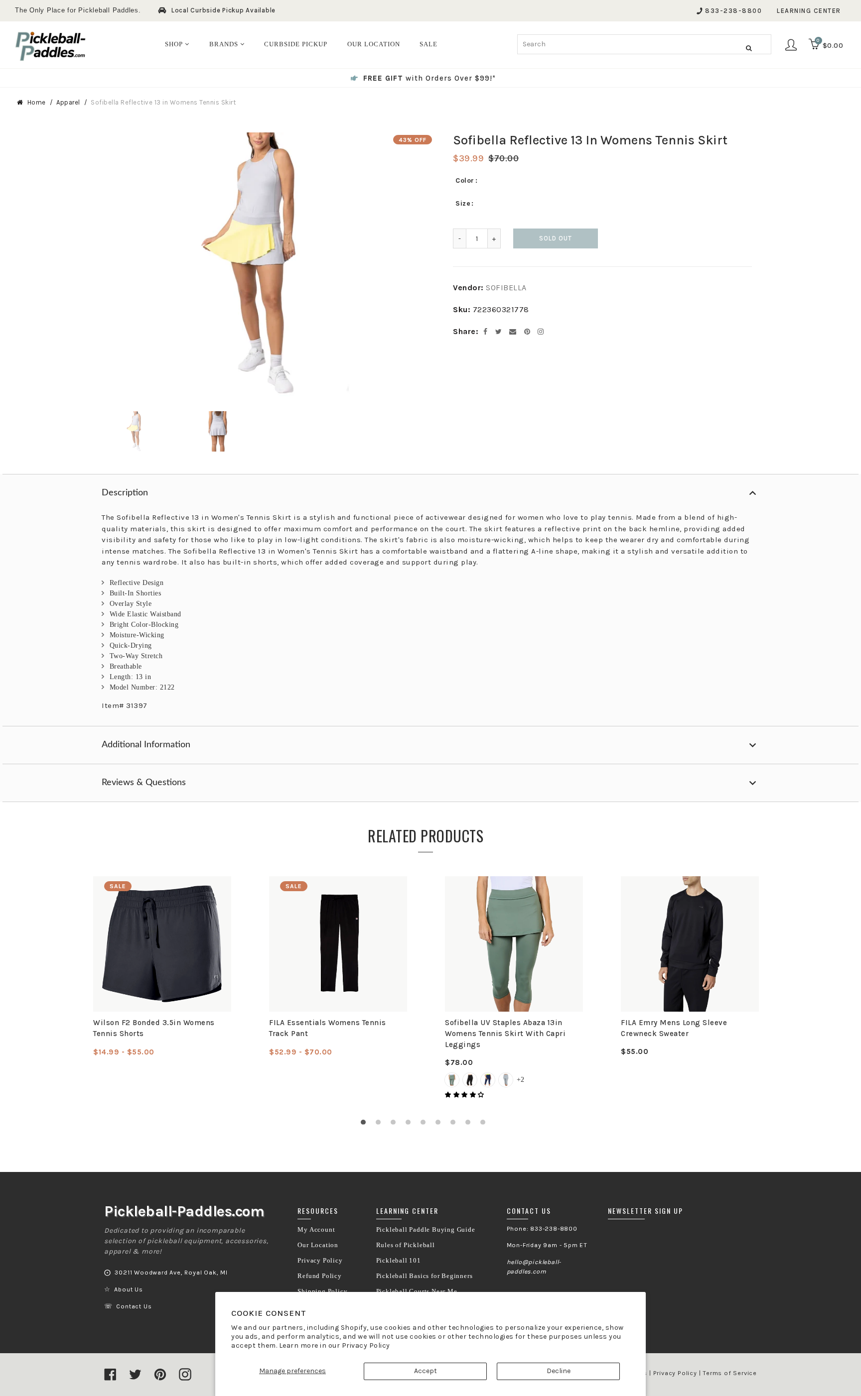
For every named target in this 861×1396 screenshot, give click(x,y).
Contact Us (133, 1306)
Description (125, 492)
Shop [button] (175, 44)
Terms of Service (730, 1373)
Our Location (317, 1245)
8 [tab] (470, 1125)
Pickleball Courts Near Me (416, 1291)
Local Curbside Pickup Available (223, 10)
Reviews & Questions (144, 782)
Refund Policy (319, 1276)
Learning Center (809, 10)
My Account (316, 1229)
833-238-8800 (733, 10)
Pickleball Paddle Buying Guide (425, 1229)
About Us (128, 1289)
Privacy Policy (366, 1345)
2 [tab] (381, 1125)
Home (36, 102)
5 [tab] (425, 1125)
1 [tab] (366, 1125)
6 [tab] (440, 1125)
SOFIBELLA (506, 287)
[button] (465, 1094)
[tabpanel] (162, 966)
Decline (559, 1371)
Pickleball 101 (398, 1260)
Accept (425, 1371)
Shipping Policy (322, 1291)
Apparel (68, 102)
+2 (520, 1079)
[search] (644, 44)
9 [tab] (485, 1125)
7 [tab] (455, 1125)
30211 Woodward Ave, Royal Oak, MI (171, 1272)
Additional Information (146, 744)
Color (464, 180)
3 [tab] (396, 1125)
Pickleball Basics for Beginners (424, 1276)
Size (462, 203)
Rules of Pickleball (405, 1245)
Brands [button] (224, 44)
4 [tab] (411, 1125)
